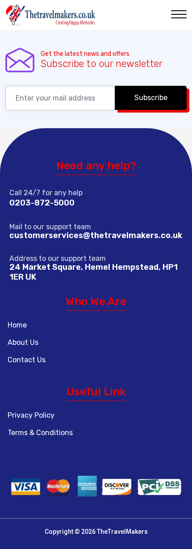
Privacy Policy (31, 415)
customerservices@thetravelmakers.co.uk (95, 235)
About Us (23, 342)
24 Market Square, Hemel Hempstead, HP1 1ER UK (93, 272)
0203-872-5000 (42, 203)
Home (17, 325)
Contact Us (27, 360)
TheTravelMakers (122, 531)
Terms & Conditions (40, 432)
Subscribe (150, 97)
